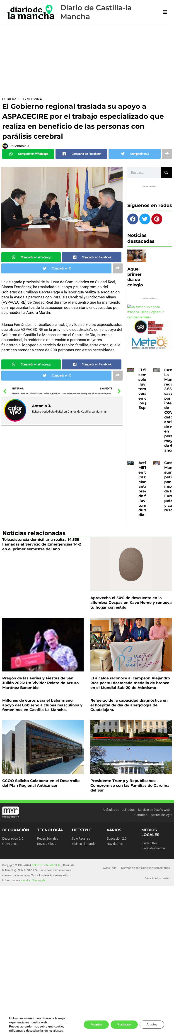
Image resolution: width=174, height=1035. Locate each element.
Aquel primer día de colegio (135, 277)
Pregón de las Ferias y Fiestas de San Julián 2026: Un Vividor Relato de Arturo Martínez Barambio (40, 683)
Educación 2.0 (117, 838)
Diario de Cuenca (153, 848)
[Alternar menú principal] (165, 12)
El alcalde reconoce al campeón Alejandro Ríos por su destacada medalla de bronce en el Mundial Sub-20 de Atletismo (130, 683)
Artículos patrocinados (119, 809)
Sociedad (10, 99)
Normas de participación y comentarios (145, 868)
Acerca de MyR (161, 815)
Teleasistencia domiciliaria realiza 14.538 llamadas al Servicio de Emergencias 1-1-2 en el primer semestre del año (41, 544)
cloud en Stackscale (33, 880)
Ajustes (151, 1024)
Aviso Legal (110, 868)
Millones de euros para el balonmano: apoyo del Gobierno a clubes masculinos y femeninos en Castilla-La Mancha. (42, 705)
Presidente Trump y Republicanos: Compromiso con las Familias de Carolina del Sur (129, 785)
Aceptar (96, 1024)
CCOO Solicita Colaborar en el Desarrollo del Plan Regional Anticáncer (41, 783)
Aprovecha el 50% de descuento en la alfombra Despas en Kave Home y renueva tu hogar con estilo (131, 603)
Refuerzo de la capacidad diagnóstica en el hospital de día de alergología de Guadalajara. (129, 705)
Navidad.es (115, 844)
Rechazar (124, 1024)
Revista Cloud (46, 844)
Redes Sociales (47, 838)
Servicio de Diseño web (154, 809)
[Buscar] (166, 172)
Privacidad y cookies (157, 878)
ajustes (58, 1031)
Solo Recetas (81, 838)
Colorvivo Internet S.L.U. (46, 865)
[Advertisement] (87, 58)
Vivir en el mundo (84, 844)
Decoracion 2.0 (12, 838)
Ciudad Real (149, 843)
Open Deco (9, 844)
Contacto (140, 815)
